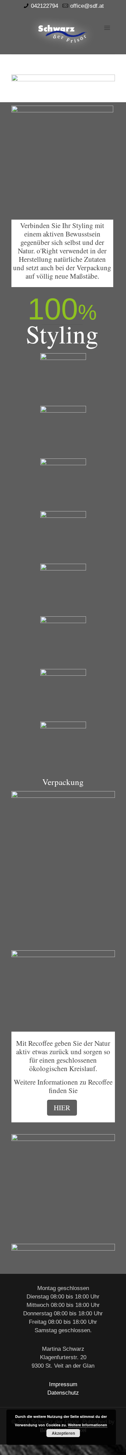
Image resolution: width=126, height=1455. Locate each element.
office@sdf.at (87, 6)
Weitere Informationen (87, 1424)
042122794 (44, 6)
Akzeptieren (63, 1433)
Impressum (63, 1384)
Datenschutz (63, 1393)
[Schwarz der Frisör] (63, 33)
